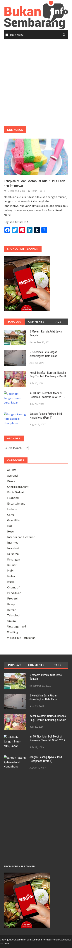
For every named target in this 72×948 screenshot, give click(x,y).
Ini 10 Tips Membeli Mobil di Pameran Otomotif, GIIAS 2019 (47, 395)
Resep (11, 604)
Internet (12, 542)
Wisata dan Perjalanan (21, 637)
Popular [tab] (14, 321)
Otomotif (13, 587)
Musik (10, 581)
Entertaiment (16, 503)
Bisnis (11, 481)
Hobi (10, 526)
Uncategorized (16, 626)
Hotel (11, 531)
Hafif (34, 190)
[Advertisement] (36, 83)
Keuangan (13, 559)
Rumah (11, 609)
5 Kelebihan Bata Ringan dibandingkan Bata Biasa (43, 354)
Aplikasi (12, 470)
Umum (11, 621)
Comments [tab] (36, 321)
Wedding (12, 632)
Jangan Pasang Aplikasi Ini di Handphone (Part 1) (46, 415)
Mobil (10, 570)
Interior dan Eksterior (21, 537)
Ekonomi (13, 498)
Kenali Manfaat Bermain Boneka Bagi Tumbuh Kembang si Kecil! (48, 374)
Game (11, 515)
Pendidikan (14, 593)
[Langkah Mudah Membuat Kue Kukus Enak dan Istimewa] (36, 156)
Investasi (13, 548)
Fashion (12, 509)
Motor (11, 576)
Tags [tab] (57, 321)
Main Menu (16, 34)
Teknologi (13, 615)
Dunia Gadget (15, 492)
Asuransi (12, 475)
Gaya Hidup (14, 520)
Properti (12, 598)
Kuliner (11, 565)
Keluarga (13, 554)
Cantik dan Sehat (18, 487)
